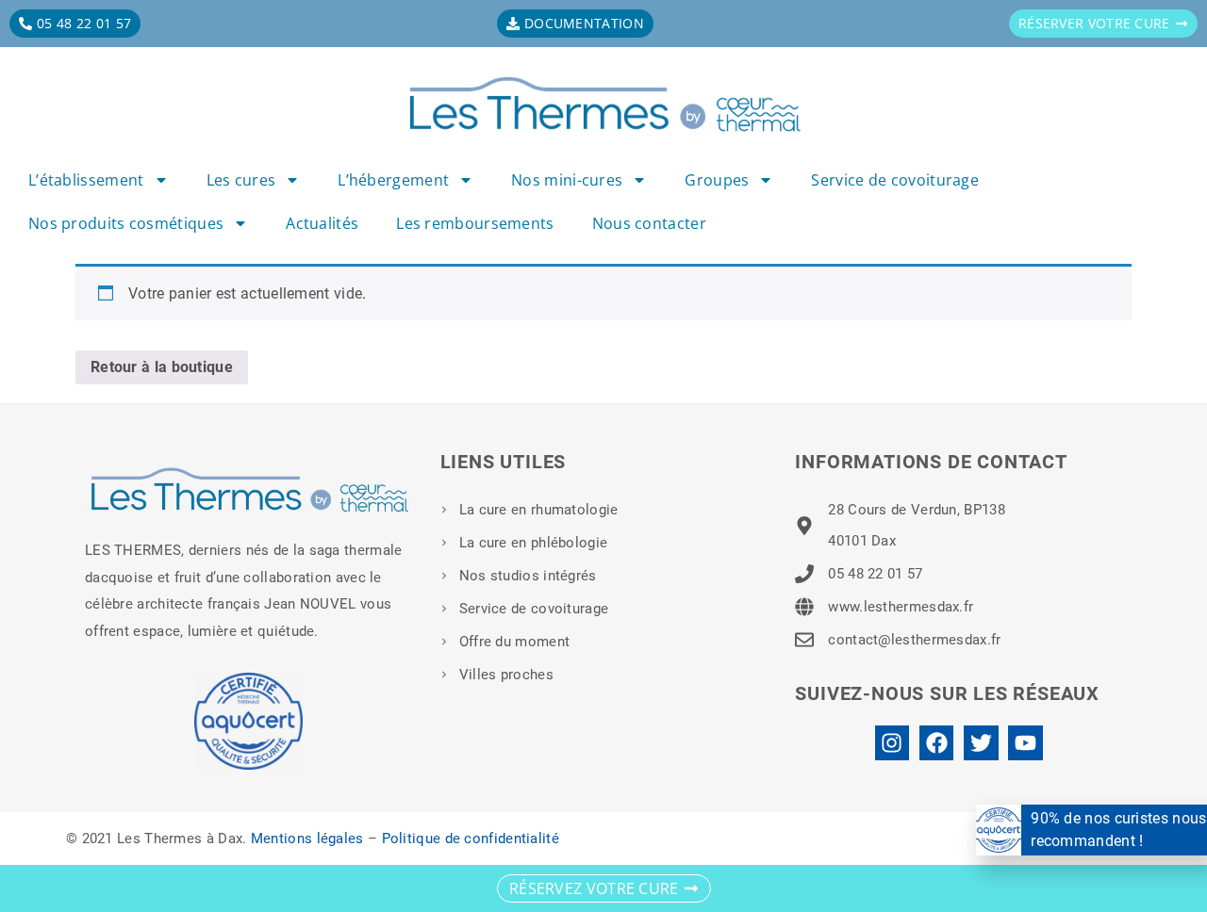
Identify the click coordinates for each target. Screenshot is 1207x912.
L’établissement (86, 180)
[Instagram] (892, 742)
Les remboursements (475, 223)
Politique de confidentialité (470, 838)
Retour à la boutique (162, 367)
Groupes (717, 180)
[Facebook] (936, 742)
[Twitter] (981, 742)
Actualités (322, 223)
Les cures (241, 180)
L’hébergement (393, 180)
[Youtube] (1025, 742)
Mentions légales (307, 838)
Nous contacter (649, 223)
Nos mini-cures (566, 180)
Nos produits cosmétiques (125, 223)
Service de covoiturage (895, 180)
